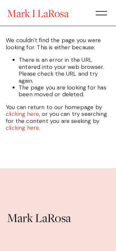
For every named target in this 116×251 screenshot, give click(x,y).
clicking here (22, 114)
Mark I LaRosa (38, 13)
